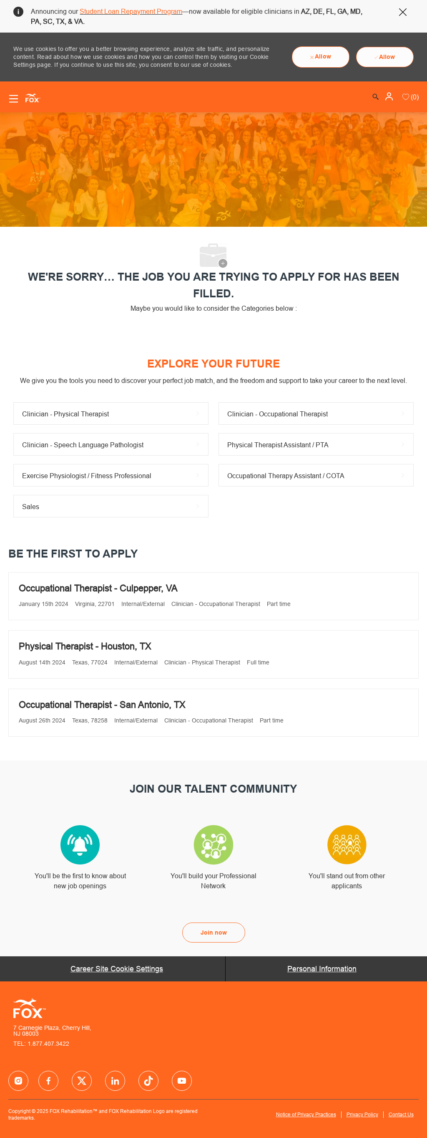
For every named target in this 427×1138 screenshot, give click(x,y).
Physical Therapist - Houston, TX (85, 646)
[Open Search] (376, 97)
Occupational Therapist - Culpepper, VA (98, 588)
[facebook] (18, 1081)
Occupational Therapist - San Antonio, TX (102, 705)
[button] (390, 96)
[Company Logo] (29, 97)
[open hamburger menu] (13, 98)
